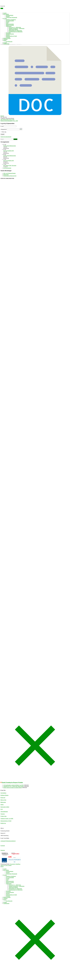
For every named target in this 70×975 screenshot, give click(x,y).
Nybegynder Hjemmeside (11, 17)
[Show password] (21, 129)
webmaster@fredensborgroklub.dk (8, 841)
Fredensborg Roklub (10, 2)
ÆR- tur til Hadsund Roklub (9, 173)
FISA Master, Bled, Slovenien (9, 165)
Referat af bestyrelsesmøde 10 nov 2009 (9, 120)
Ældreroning (8, 26)
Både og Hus (3, 799)
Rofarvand (3, 797)
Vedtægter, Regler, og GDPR (7, 818)
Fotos (7, 22)
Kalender (8, 37)
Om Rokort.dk (9, 41)
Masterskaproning (10, 24)
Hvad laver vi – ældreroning (15, 27)
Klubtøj (7, 21)
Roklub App (3, 823)
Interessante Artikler (5, 806)
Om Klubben (3, 793)
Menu (2, 8)
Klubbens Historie (4, 795)
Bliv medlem (6, 14)
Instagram (3, 850)
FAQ (2, 809)
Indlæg (2, 804)
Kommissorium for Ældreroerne (15, 31)
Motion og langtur (10, 25)
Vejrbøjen (5, 39)
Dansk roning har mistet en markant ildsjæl (12, 787)
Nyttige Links (3, 816)
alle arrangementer (7, 168)
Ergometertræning (10, 33)
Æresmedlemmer (4, 811)
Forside (4, 13)
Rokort (4, 40)
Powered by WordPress (15, 864)
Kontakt (5, 42)
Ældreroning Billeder (13, 29)
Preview (2, 115)
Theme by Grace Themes (6, 865)
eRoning (8, 35)
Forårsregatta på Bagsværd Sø (9, 175)
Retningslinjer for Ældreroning (15, 30)
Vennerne (3, 813)
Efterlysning (6, 174)
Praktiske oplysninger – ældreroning (16, 28)
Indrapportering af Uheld (11, 36)
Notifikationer (6, 43)
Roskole (8, 16)
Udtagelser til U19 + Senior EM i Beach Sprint (13, 786)
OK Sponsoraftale (10, 20)
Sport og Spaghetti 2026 (8, 150)
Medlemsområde (6, 38)
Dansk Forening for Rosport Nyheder (12, 782)
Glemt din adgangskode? (6, 136)
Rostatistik (8, 32)
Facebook (3, 845)
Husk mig (4, 131)
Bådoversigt (3, 802)
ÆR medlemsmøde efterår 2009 (7, 119)
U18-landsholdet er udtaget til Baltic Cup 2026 (13, 785)
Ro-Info (5, 18)
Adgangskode (4, 129)
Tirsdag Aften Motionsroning (9, 145)
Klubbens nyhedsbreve (11, 19)
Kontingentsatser (9, 15)
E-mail (2, 126)
